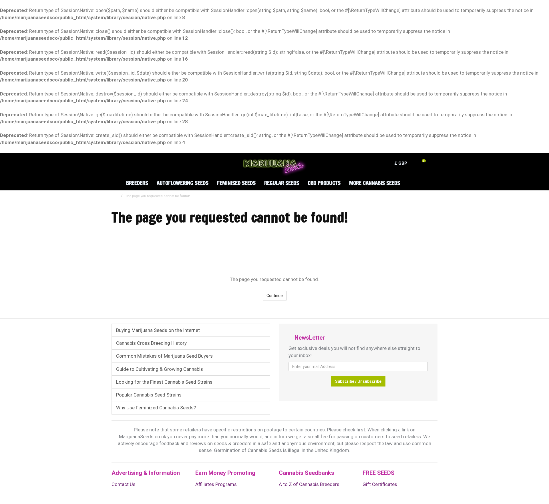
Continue (274, 295)
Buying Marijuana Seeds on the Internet (158, 330)
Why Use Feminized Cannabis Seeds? (156, 408)
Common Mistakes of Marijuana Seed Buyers (164, 356)
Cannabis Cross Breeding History (151, 343)
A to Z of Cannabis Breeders (309, 484)
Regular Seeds (281, 183)
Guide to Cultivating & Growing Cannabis (159, 369)
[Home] (114, 178)
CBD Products (324, 183)
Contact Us (124, 484)
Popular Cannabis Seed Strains (149, 395)
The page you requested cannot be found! (157, 196)
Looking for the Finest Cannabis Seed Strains (164, 382)
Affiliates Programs (216, 484)
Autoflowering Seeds (182, 183)
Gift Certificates (380, 484)
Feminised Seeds (236, 183)
